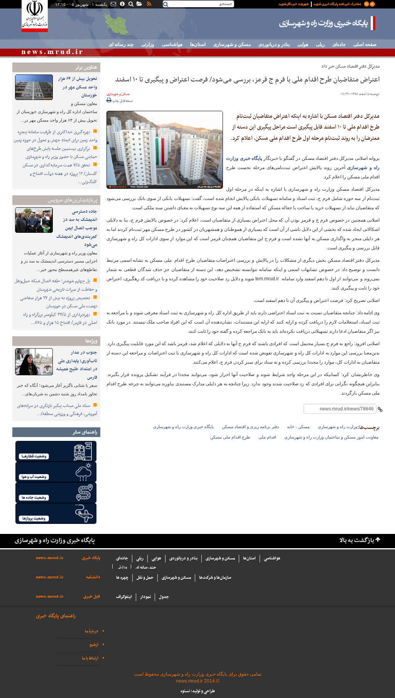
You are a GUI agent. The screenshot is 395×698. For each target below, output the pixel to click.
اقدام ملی (267, 437)
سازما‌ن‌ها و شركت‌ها (215, 577)
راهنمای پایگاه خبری (56, 616)
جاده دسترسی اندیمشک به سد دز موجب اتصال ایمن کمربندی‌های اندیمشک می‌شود (76, 228)
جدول (164, 597)
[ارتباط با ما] (113, 4)
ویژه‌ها (91, 341)
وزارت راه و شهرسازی (337, 426)
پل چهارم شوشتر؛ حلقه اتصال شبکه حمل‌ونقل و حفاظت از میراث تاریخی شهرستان (56, 285)
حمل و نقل (145, 577)
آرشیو (93, 645)
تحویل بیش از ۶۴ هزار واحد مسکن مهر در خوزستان (77, 87)
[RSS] (148, 4)
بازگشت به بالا (356, 540)
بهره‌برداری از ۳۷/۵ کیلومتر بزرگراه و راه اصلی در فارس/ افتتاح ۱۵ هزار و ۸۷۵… (60, 319)
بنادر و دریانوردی (274, 44)
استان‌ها (198, 44)
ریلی (320, 44)
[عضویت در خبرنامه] (321, 3)
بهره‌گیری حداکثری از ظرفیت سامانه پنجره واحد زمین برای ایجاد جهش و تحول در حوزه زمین (55, 136)
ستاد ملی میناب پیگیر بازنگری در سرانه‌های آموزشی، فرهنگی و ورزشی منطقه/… (57, 410)
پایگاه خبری (91, 558)
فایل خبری (91, 596)
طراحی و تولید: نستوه (198, 691)
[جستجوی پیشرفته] (130, 4)
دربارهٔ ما (91, 631)
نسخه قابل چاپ (122, 101)
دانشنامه (93, 577)
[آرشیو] (139, 4)
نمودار (145, 597)
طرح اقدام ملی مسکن (230, 437)
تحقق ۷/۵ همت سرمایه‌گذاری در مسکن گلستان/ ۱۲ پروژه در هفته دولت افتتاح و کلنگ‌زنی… (60, 173)
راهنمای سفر (84, 432)
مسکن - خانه (298, 426)
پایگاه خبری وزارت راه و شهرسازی (327, 23)
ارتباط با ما (90, 658)
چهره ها (122, 577)
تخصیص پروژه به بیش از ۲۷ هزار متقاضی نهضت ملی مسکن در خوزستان (58, 302)
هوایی (302, 44)
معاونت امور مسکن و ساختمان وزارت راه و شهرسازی (331, 437)
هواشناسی (172, 44)
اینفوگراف (124, 597)
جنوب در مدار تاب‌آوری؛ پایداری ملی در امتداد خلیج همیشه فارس (76, 365)
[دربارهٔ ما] (121, 4)
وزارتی (147, 44)
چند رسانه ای (121, 44)
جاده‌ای (339, 44)
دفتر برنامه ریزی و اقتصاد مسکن (250, 426)
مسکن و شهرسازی (232, 44)
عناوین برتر (86, 67)
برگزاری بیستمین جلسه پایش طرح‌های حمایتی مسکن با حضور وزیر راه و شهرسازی (61, 153)
